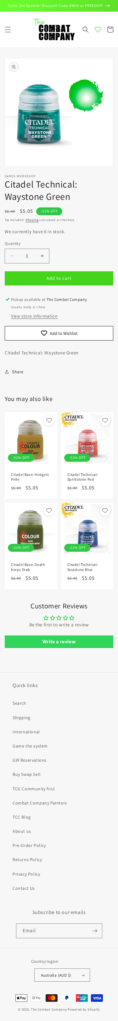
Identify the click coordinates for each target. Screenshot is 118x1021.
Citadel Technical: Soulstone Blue (82, 567)
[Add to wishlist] (49, 420)
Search (19, 703)
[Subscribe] (95, 930)
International (26, 732)
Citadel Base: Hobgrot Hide (30, 477)
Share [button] (18, 372)
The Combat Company (49, 1009)
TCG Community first (34, 789)
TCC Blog (22, 817)
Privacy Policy (26, 874)
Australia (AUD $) (56, 975)
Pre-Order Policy (29, 845)
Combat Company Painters (40, 803)
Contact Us (24, 888)
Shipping (32, 220)
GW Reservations (30, 760)
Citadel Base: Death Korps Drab (28, 567)
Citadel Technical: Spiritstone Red (82, 477)
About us (22, 831)
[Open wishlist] (97, 29)
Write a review (59, 641)
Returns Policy (27, 859)
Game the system (30, 746)
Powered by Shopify (84, 1009)
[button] (8, 30)
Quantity (12, 243)
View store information (34, 316)
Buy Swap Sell (27, 774)
